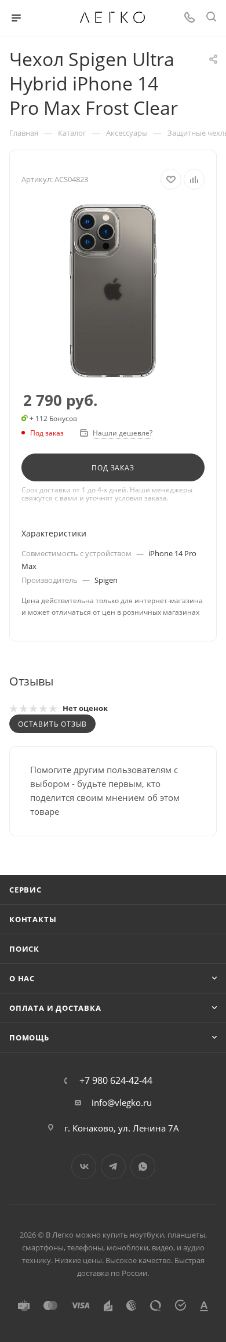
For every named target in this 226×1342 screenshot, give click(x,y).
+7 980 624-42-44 (115, 1080)
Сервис (25, 889)
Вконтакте (83, 1166)
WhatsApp (142, 1166)
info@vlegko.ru (122, 1102)
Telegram (113, 1166)
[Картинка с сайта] (113, 291)
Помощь (29, 1037)
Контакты (32, 919)
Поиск (24, 949)
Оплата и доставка (55, 1008)
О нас (22, 978)
